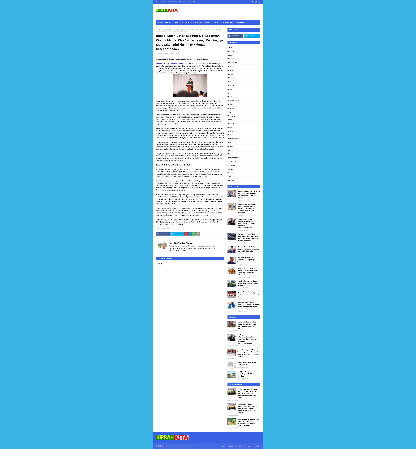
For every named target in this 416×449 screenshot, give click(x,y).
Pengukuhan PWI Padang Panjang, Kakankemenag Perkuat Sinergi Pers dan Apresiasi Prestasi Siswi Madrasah (246, 208)
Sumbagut (231, 165)
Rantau (230, 154)
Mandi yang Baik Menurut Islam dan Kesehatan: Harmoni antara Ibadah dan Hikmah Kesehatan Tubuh (248, 305)
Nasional (231, 104)
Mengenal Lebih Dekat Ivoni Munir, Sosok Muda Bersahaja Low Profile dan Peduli (248, 249)
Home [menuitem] (160, 22)
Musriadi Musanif (163, 54)
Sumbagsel (232, 161)
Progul (230, 146)
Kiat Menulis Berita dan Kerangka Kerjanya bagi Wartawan (246, 260)
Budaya (230, 55)
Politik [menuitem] (189, 22)
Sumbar (163, 228)
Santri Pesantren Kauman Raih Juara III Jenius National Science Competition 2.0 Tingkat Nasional (248, 422)
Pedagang (231, 116)
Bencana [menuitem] (178, 22)
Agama (230, 47)
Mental (230, 97)
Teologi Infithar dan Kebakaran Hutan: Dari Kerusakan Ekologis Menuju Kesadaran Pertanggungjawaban (247, 223)
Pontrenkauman (233, 139)
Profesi (230, 142)
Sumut (230, 173)
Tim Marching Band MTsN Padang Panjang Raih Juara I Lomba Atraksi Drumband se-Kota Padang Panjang (248, 237)
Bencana (231, 51)
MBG (230, 93)
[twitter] (252, 2)
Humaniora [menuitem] (227, 22)
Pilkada (230, 131)
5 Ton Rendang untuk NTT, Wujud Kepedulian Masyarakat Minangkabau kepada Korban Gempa (248, 353)
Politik (230, 135)
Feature (230, 66)
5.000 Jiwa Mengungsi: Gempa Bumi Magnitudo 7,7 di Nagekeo (248, 374)
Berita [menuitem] (167, 22)
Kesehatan (232, 78)
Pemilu (230, 120)
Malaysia (231, 89)
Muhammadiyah (233, 101)
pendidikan (232, 123)
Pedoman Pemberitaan (170, 2)
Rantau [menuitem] (208, 22)
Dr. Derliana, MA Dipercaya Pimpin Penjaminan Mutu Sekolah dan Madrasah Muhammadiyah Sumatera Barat (247, 393)
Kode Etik (182, 2)
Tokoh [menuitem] (217, 22)
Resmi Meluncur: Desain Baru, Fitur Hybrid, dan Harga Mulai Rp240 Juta (248, 283)
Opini (230, 112)
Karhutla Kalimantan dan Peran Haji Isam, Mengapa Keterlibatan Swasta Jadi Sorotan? (246, 325)
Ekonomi (231, 59)
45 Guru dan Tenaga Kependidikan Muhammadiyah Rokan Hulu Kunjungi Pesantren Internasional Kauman (248, 408)
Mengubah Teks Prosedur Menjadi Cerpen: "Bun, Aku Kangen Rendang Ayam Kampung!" (247, 271)
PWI (229, 150)
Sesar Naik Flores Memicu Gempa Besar (246, 364)
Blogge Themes (192, 446)
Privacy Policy (191, 2)
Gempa (230, 70)
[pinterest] (259, 2)
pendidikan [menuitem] (240, 22)
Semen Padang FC (234, 158)
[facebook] (249, 2)
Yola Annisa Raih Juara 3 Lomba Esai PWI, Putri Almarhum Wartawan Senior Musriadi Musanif (248, 194)
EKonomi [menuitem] (198, 22)
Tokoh (164, 29)
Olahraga (231, 108)
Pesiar (230, 127)
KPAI (229, 82)
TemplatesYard (172, 446)
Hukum (230, 74)
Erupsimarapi (232, 63)
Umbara (231, 180)
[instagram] (256, 2)
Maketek (231, 85)
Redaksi (158, 2)
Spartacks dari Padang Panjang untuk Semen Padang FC (248, 294)
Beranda (158, 29)
